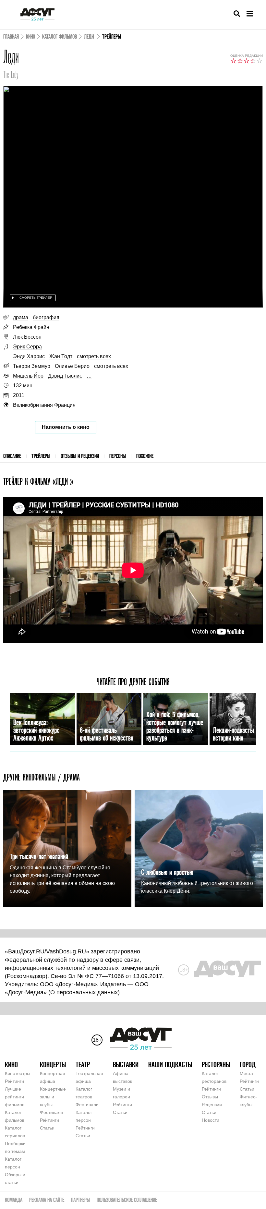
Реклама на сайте (46, 1200)
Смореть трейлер (35, 297)
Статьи (47, 1127)
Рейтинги (14, 1081)
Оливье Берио (72, 366)
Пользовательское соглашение (127, 1200)
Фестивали (51, 1112)
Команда (13, 1200)
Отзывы (210, 1096)
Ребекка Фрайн (31, 327)
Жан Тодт (60, 356)
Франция (65, 405)
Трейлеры (40, 456)
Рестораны (216, 1064)
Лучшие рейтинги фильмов (14, 1096)
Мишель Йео (28, 376)
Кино (30, 36)
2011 (18, 395)
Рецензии (212, 1104)
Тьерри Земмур (31, 366)
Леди (89, 36)
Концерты (53, 1064)
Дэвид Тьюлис (65, 376)
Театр (83, 1064)
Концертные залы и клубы (53, 1096)
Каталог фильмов (59, 36)
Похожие (144, 456)
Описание (12, 456)
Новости (210, 1120)
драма (20, 317)
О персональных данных (84, 992)
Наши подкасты (170, 1064)
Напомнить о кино (66, 427)
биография (46, 317)
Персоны (117, 456)
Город (248, 1064)
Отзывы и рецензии (80, 456)
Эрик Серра (27, 346)
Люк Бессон (27, 337)
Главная (11, 36)
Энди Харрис (29, 356)
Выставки (126, 1064)
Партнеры (80, 1200)
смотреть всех (94, 356)
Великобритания (33, 405)
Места (246, 1073)
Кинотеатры (17, 1073)
